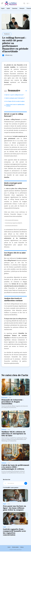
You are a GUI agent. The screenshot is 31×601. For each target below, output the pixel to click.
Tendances (7, 33)
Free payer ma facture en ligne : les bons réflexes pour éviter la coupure (14, 508)
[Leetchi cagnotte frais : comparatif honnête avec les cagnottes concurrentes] (15, 518)
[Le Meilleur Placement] (11, 3)
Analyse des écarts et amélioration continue (15, 105)
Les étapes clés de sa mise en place (15, 101)
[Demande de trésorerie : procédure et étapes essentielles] (15, 387)
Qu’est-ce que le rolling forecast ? (15, 94)
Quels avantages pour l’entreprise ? (15, 98)
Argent (4, 503)
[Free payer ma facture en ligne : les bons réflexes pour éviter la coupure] (15, 495)
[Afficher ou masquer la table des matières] (23, 91)
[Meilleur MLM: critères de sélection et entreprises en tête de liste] (15, 419)
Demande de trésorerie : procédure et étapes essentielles (12, 402)
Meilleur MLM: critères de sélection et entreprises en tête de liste (14, 434)
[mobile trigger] (3, 3)
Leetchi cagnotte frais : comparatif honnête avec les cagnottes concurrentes (14, 532)
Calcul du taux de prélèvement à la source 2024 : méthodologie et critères (15, 467)
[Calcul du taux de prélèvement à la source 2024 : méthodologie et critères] (15, 452)
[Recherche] (24, 3)
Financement (4, 397)
